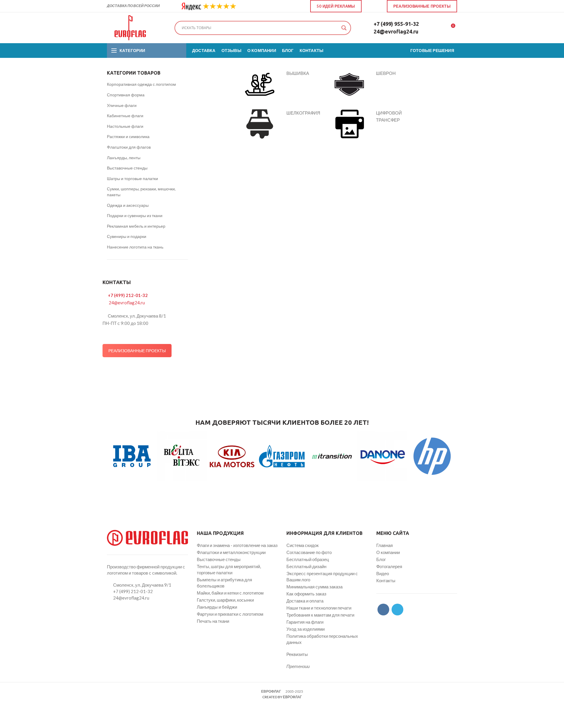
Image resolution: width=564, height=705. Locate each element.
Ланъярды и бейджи (217, 607)
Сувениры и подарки (126, 236)
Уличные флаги (122, 105)
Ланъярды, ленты (123, 157)
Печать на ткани (213, 621)
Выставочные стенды (127, 167)
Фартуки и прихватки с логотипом (230, 614)
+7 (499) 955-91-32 (396, 24)
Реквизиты (297, 654)
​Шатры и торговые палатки (132, 178)
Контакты (385, 580)
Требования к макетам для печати (320, 614)
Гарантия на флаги (304, 622)
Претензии (298, 666)
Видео (382, 573)
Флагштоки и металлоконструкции (231, 552)
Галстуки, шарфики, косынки (225, 599)
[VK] (370, 6)
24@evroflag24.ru (396, 31)
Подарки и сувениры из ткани (134, 215)
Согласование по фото (309, 552)
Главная (384, 545)
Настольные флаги (125, 126)
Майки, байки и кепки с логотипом (230, 592)
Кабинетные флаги (125, 115)
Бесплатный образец (307, 559)
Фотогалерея (389, 566)
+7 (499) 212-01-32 (128, 295)
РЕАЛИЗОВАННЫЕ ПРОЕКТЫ (137, 350)
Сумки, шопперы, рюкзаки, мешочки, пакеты (141, 191)
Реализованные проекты (422, 6)
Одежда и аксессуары (128, 205)
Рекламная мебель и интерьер (136, 226)
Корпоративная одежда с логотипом (141, 84)
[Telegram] (377, 6)
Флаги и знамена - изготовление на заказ (237, 545)
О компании (388, 552)
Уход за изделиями (305, 629)
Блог (381, 559)
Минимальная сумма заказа (314, 586)
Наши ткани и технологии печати (318, 607)
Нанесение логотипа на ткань (135, 246)
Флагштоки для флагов (129, 147)
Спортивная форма (126, 94)
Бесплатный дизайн (306, 566)
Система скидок (302, 545)
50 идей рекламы (336, 6)
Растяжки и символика (128, 136)
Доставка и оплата (304, 600)
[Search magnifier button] (344, 28)
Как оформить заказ (306, 593)
